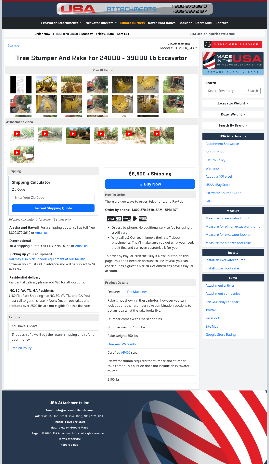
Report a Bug (69, 444)
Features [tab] (114, 292)
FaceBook (213, 318)
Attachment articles (220, 285)
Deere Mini (203, 23)
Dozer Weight (232, 114)
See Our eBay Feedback (223, 302)
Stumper (14, 45)
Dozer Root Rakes (161, 23)
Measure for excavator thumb (228, 218)
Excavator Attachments (60, 23)
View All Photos (103, 70)
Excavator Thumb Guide (223, 193)
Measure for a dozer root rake (228, 243)
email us (41, 232)
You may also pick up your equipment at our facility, (46, 259)
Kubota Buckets (132, 23)
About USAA (215, 152)
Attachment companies (223, 293)
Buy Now (152, 184)
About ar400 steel (219, 176)
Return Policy (22, 348)
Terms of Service (69, 439)
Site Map (212, 326)
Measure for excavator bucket (228, 234)
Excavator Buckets (99, 23)
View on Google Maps (73, 427)
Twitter (211, 310)
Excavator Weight (232, 103)
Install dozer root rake (222, 268)
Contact (221, 23)
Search (211, 83)
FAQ (209, 201)
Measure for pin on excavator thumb (233, 226)
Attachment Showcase (222, 144)
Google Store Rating (221, 334)
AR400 (125, 352)
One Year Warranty (122, 344)
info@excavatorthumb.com (74, 410)
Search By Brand (232, 125)
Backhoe (185, 23)
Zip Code (18, 189)
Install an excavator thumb (225, 260)
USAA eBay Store (218, 185)
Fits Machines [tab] (137, 292)
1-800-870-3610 (65, 34)
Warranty (213, 168)
